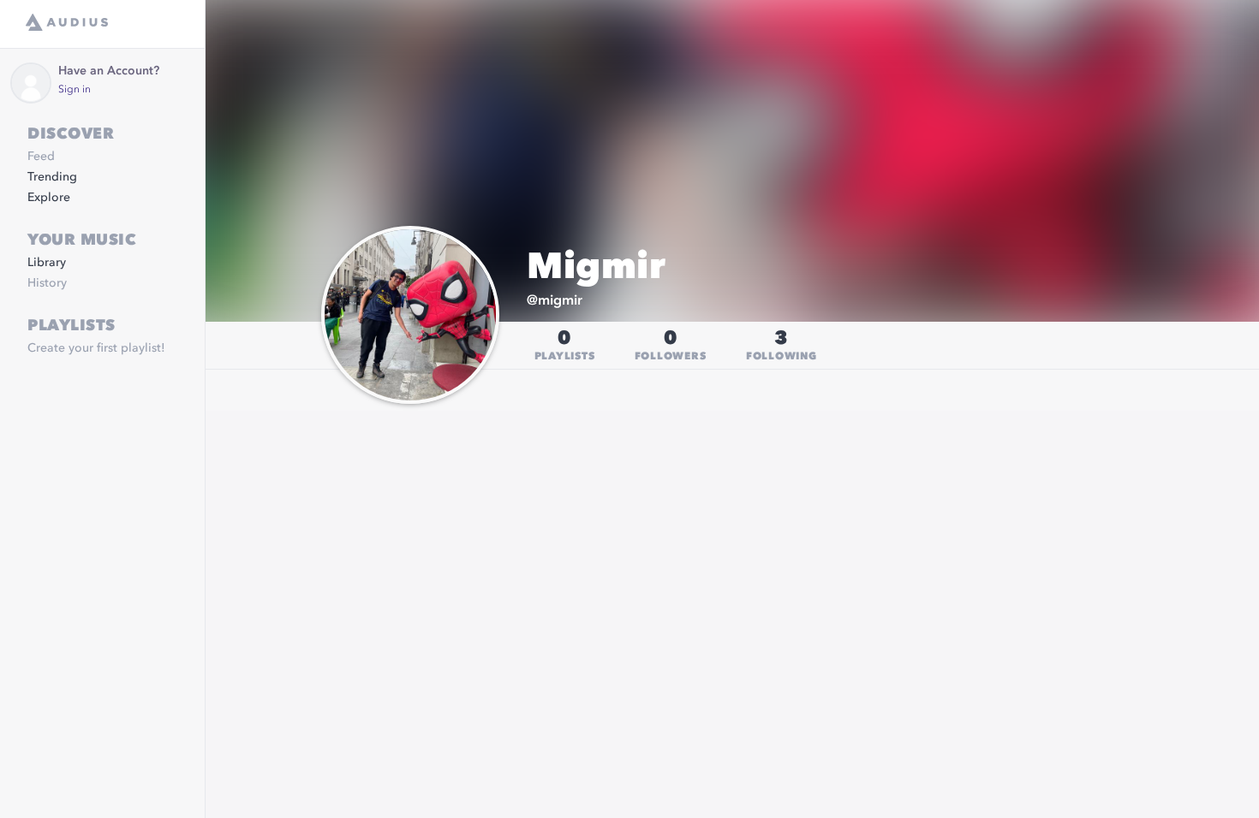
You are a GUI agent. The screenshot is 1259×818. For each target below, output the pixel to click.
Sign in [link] (74, 90)
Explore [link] (48, 198)
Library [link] (46, 263)
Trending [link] (52, 177)
